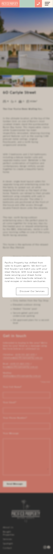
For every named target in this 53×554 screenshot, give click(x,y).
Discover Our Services (32, 291)
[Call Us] (38, 3)
